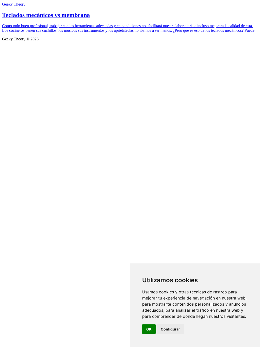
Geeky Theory (13, 4)
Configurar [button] (170, 329)
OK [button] (149, 329)
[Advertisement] (130, 79)
